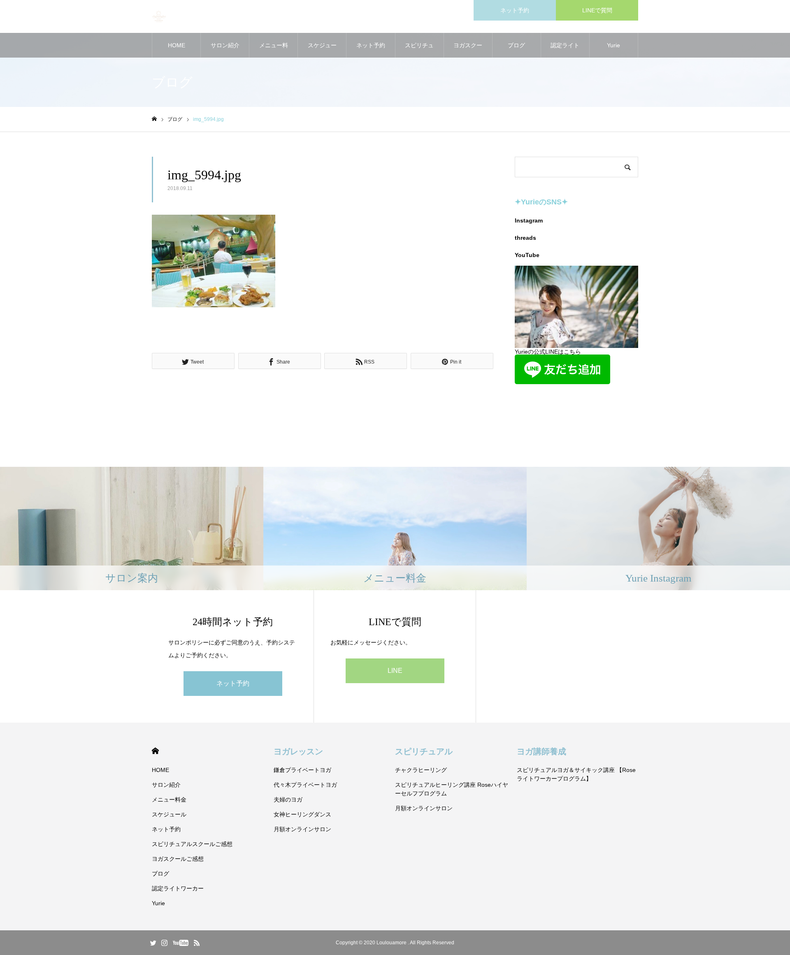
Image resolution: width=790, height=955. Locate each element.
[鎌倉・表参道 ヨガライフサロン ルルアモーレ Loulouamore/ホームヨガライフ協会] (159, 16)
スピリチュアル (424, 751)
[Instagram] (164, 943)
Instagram (529, 220)
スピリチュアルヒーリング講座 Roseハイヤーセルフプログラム (451, 789)
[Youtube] (180, 943)
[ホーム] (154, 119)
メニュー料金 (273, 50)
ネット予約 (514, 10)
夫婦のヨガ (288, 799)
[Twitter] (153, 943)
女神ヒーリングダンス (302, 814)
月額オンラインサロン (302, 829)
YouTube (527, 255)
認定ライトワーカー (565, 50)
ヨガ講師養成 (541, 751)
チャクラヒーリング (421, 770)
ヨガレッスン (298, 751)
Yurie (613, 45)
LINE (395, 670)
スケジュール (322, 50)
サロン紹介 (225, 45)
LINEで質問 (597, 10)
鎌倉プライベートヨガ (302, 770)
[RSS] (197, 943)
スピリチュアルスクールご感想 (419, 50)
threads (525, 237)
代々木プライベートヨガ (305, 784)
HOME (176, 45)
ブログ (516, 45)
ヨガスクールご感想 (467, 50)
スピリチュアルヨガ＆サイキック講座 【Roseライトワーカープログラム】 (576, 774)
